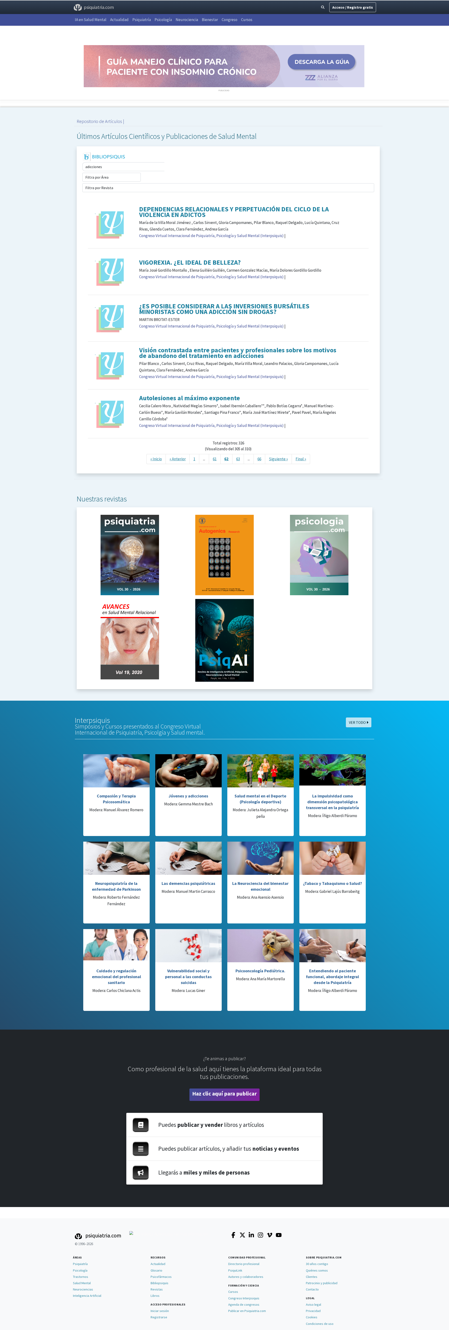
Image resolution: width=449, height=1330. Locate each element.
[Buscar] (322, 7)
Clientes (311, 1277)
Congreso (229, 19)
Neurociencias (83, 1289)
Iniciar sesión (160, 1311)
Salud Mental (82, 1283)
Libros (155, 1296)
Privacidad (313, 1311)
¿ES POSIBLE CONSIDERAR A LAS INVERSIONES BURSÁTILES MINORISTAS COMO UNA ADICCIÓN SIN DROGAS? (224, 309)
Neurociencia (187, 19)
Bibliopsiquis (159, 1283)
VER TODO (357, 722)
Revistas (157, 1289)
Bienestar (210, 19)
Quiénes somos (317, 1270)
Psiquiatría (141, 19)
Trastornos (80, 1277)
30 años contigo (317, 1264)
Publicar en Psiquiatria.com (247, 1311)
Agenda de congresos (243, 1304)
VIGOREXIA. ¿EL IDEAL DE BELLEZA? (190, 262)
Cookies (311, 1317)
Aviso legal (313, 1304)
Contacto (312, 1289)
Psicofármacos (161, 1277)
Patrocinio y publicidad (321, 1283)
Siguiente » (278, 458)
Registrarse (159, 1317)
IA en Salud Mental (90, 19)
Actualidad (119, 19)
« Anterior (178, 458)
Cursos (246, 19)
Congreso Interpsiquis (243, 1298)
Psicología (163, 19)
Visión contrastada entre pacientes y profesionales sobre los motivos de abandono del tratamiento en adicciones (237, 353)
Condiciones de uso (319, 1324)
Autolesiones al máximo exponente (189, 398)
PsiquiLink (235, 1270)
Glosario (156, 1270)
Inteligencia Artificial (87, 1296)
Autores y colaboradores (245, 1277)
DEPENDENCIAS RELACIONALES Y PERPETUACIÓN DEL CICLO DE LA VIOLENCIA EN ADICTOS (234, 212)
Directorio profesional (243, 1264)
